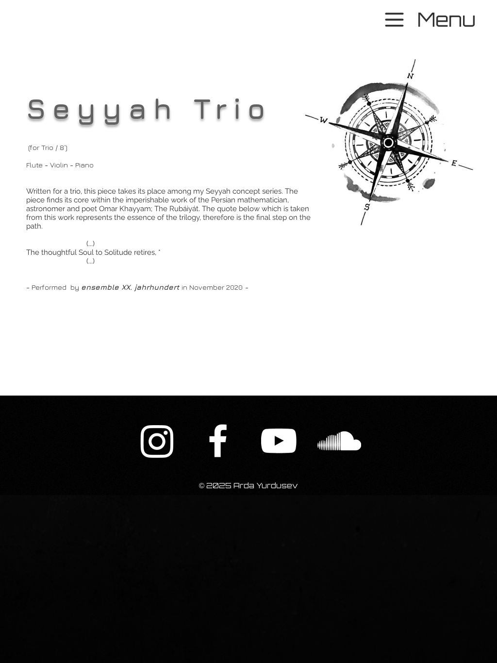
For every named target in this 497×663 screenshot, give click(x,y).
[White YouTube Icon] (278, 441)
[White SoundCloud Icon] (339, 441)
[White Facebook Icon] (218, 441)
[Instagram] (157, 441)
